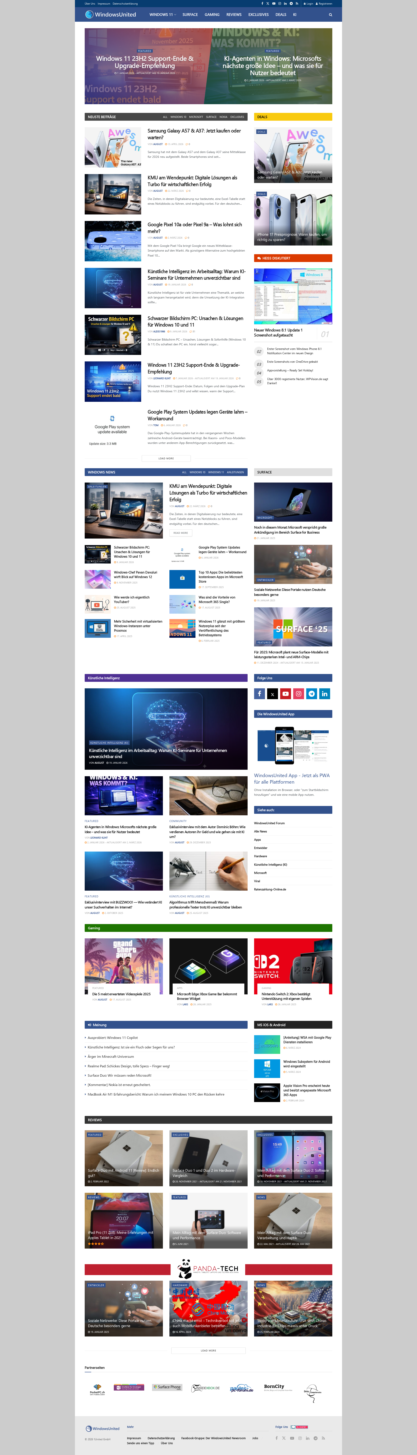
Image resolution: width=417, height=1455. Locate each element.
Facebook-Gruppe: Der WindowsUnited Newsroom (213, 1438)
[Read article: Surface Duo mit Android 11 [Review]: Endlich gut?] (124, 1158)
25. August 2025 (126, 607)
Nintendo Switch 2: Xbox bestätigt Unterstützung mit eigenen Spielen (286, 996)
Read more (183, 532)
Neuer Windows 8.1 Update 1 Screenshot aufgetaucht (278, 332)
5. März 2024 (293, 1071)
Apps (257, 839)
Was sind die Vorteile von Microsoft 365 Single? (217, 599)
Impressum (104, 3)
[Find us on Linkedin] (324, 693)
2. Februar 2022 (99, 1181)
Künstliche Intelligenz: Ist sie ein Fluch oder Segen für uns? (131, 1047)
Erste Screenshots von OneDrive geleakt (292, 361)
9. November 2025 (126, 582)
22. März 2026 (175, 190)
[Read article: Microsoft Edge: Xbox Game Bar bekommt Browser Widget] (208, 966)
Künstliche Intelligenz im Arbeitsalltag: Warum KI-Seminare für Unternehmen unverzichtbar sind (197, 274)
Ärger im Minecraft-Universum (111, 1056)
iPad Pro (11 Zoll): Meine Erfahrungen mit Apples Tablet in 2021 (120, 1235)
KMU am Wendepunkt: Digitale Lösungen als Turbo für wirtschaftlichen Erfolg (192, 180)
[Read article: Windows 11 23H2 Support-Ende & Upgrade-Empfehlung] (113, 381)
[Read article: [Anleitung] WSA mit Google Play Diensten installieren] (267, 1044)
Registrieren (325, 3)
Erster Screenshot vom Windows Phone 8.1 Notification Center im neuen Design (294, 351)
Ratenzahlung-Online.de (270, 889)
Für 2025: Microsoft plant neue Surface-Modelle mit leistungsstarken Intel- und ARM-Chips (291, 654)
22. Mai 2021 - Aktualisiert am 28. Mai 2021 (284, 1244)
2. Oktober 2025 (113, 913)
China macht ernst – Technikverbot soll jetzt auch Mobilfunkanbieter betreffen (207, 1323)
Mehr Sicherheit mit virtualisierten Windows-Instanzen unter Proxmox (138, 626)
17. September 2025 (212, 587)
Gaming (212, 14)
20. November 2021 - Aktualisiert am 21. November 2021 (208, 1181)
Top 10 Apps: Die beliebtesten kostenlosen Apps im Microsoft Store (221, 576)
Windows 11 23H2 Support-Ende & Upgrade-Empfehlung (145, 62)
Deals (281, 14)
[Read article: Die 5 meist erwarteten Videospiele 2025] (124, 966)
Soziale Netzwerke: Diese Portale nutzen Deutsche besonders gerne (119, 1323)
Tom (156, 425)
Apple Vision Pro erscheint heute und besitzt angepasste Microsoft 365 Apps (307, 1090)
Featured (145, 51)
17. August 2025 (210, 607)
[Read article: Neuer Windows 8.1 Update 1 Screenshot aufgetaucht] (293, 296)
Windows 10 (178, 117)
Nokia (223, 117)
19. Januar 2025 (265, 600)
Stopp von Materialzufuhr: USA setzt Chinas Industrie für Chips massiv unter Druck (291, 1323)
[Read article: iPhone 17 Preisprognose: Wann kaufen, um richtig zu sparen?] (293, 217)
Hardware (260, 856)
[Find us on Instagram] (279, 3)
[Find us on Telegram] (291, 3)
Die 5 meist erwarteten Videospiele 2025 (121, 994)
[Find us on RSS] (297, 3)
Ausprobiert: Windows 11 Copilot (113, 1037)
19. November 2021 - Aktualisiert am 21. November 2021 (293, 1181)
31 (193, 331)
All (165, 117)
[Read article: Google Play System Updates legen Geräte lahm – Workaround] (113, 428)
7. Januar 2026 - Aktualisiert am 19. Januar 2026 (146, 73)
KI (294, 14)
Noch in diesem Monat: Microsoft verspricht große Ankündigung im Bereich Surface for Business (290, 529)
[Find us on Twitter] (267, 3)
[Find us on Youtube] (273, 3)
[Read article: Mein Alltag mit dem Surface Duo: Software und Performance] (208, 1221)
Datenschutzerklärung (125, 3)
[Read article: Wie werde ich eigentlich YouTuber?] (98, 604)
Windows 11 (161, 14)
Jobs (255, 1438)
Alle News (260, 831)
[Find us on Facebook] (262, 3)
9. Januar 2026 (178, 331)
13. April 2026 (175, 144)
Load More (166, 458)
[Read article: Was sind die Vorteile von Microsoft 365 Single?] (182, 604)
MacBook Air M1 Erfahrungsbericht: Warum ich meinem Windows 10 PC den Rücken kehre (156, 1094)
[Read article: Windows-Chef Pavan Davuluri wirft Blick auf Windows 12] (98, 579)
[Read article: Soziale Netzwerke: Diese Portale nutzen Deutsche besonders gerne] (293, 564)
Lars (185, 1004)
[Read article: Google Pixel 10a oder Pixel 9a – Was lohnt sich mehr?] (113, 241)
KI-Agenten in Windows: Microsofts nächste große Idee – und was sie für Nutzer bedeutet (273, 65)
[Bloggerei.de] (299, 1427)
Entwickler (266, 580)
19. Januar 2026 (176, 284)
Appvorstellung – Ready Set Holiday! (290, 370)
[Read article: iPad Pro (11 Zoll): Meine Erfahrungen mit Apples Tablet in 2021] (124, 1221)
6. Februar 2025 (210, 640)
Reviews (234, 14)
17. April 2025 (124, 636)
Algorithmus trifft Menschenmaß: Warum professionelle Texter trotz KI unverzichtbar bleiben (205, 904)
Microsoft (196, 117)
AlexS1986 (159, 331)
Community (178, 821)
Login (309, 3)
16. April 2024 (183, 1331)
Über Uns (90, 3)
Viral (257, 881)
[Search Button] (330, 14)
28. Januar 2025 (202, 1004)
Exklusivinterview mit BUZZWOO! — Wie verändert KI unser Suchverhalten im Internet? (123, 904)
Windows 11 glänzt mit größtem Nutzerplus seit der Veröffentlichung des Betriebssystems (222, 628)
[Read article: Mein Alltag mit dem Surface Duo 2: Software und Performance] (293, 1158)
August (158, 144)
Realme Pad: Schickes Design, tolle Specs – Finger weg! (129, 1066)
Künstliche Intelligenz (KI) (109, 742)
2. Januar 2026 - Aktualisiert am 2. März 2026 (273, 80)
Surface (190, 14)
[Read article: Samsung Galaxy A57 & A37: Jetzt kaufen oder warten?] (113, 147)
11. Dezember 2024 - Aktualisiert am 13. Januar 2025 (287, 662)
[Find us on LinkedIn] (285, 3)
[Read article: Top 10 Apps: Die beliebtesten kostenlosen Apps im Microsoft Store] (182, 579)
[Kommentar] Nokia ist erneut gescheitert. (119, 1084)
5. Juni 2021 (182, 1244)
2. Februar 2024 (294, 1100)
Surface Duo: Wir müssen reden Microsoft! (120, 1075)
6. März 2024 (293, 1047)
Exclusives (258, 14)
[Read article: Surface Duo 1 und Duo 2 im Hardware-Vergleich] (208, 1158)
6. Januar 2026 (172, 425)
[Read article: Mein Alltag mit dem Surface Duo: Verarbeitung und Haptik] (293, 1221)
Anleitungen (235, 472)
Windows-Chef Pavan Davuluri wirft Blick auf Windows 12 (135, 574)
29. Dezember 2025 (200, 842)
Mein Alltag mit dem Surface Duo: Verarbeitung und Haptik (284, 1235)
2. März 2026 (174, 237)
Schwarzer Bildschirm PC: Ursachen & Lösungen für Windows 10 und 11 (132, 552)
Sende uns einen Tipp (140, 1443)
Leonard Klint (162, 378)
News (261, 1197)
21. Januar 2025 (265, 538)
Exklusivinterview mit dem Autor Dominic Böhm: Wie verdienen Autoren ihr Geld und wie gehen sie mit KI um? (207, 831)
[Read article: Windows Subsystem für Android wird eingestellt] (267, 1068)
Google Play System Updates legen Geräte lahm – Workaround (223, 549)
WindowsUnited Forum (269, 823)
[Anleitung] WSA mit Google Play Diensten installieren (307, 1039)
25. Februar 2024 (269, 1331)
